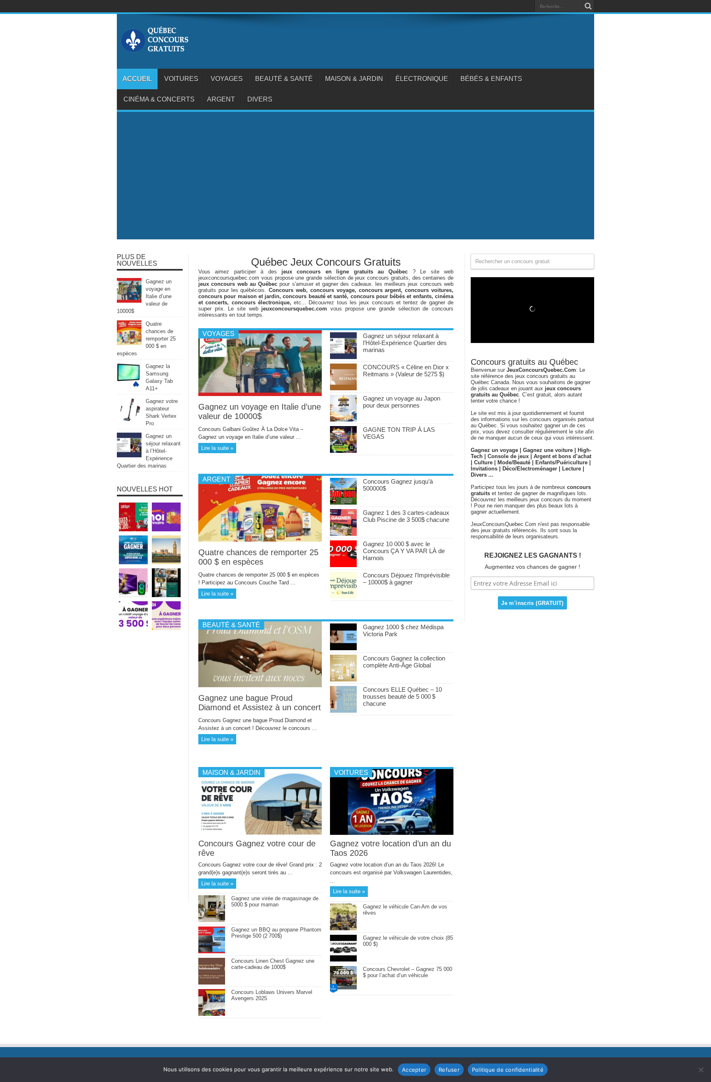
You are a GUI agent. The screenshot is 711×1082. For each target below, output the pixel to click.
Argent (221, 99)
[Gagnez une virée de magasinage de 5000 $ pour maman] (211, 920)
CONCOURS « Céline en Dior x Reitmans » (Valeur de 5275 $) (406, 371)
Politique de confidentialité (508, 1069)
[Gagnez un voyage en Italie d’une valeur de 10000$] (260, 394)
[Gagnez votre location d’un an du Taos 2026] (391, 833)
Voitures (181, 78)
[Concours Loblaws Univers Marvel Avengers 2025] (211, 1014)
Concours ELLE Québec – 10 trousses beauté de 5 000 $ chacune (402, 696)
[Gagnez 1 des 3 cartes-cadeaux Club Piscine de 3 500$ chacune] (343, 534)
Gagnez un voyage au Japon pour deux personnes (401, 402)
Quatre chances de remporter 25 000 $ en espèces (258, 557)
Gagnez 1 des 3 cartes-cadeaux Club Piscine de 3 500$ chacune (406, 516)
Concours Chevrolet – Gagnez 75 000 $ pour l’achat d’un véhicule (407, 972)
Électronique (421, 78)
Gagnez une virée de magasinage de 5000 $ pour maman (274, 901)
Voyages (227, 78)
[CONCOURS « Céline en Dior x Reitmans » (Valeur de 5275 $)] (343, 388)
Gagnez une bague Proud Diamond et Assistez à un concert (259, 702)
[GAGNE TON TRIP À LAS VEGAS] (343, 451)
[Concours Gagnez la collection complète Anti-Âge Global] (343, 680)
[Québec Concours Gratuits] (154, 48)
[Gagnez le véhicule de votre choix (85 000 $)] (343, 960)
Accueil (137, 78)
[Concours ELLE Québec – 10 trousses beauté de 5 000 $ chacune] (343, 711)
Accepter (414, 1069)
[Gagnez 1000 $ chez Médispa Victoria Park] (343, 648)
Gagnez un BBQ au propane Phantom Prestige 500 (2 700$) (276, 933)
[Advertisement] (355, 177)
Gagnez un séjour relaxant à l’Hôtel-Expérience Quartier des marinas (405, 342)
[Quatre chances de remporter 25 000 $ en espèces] (260, 540)
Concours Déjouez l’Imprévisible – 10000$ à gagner (406, 579)
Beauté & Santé (284, 78)
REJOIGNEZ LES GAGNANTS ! (532, 555)
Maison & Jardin (354, 78)
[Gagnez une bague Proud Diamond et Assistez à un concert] (260, 685)
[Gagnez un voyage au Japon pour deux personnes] (343, 420)
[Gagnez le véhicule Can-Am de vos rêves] (343, 928)
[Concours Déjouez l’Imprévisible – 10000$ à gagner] (343, 596)
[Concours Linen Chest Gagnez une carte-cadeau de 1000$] (211, 983)
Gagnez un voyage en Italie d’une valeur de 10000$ (259, 411)
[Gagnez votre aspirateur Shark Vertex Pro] (129, 420)
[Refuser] (701, 1070)
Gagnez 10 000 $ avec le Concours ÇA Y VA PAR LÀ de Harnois (404, 550)
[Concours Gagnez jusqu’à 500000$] (343, 503)
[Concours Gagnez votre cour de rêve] (260, 833)
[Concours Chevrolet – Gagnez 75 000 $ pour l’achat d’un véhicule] (343, 991)
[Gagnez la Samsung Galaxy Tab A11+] (129, 385)
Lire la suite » (217, 448)
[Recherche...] (588, 6)
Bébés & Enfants (491, 78)
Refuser (449, 1069)
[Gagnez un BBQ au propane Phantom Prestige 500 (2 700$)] (211, 951)
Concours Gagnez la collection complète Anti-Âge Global (404, 662)
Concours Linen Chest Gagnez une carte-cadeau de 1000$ (272, 964)
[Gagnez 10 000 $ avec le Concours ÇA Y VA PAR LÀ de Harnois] (343, 565)
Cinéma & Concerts (159, 99)
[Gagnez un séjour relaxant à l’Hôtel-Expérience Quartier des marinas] (343, 357)
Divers (259, 99)
